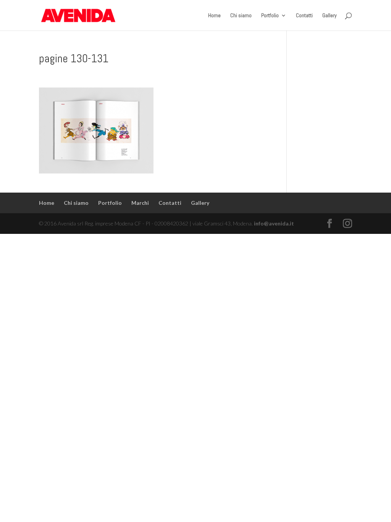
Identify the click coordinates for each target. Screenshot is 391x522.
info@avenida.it (274, 223)
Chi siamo (241, 16)
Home (214, 16)
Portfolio (270, 16)
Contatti (304, 16)
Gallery (329, 16)
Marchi (140, 202)
